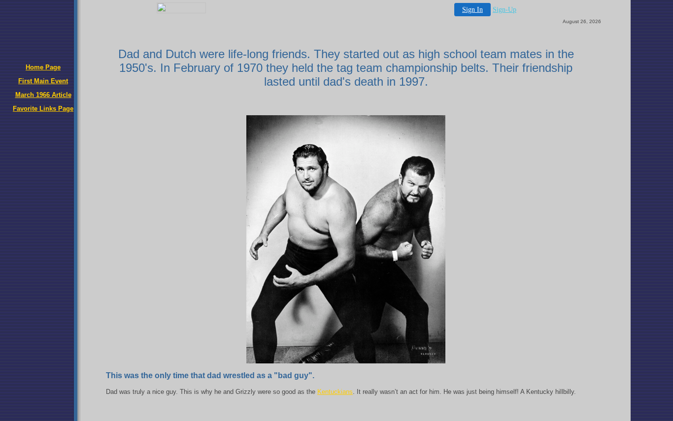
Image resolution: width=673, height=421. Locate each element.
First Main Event (43, 81)
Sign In (472, 9)
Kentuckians (335, 391)
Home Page (43, 67)
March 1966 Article (43, 94)
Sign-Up (504, 9)
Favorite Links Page (43, 108)
